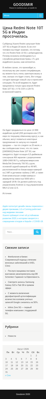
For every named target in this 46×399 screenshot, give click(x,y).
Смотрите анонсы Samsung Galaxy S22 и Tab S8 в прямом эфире (19, 285)
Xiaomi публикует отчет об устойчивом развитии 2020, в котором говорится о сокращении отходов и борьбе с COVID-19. (23, 218)
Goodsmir (23, 4)
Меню (6, 15)
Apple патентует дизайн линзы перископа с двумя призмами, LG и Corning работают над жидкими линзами (23, 209)
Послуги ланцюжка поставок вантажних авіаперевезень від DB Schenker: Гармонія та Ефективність (22, 274)
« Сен (8, 375)
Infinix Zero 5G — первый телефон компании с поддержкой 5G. (21, 310)
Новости (12, 336)
